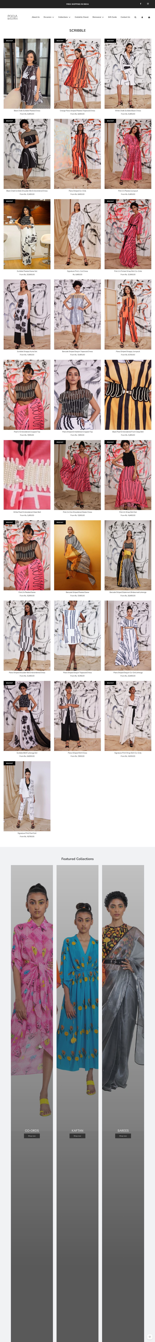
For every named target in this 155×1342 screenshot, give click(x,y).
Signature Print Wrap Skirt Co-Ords (127, 753)
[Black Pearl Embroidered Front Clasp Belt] (128, 395)
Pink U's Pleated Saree (27, 592)
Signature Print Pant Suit (27, 833)
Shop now (32, 1136)
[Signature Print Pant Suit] (27, 796)
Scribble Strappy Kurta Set (27, 351)
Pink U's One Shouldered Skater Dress (77, 512)
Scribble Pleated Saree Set (27, 271)
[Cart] (149, 17)
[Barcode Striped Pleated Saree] (77, 555)
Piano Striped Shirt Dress (77, 753)
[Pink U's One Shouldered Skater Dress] (77, 475)
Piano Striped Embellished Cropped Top (77, 432)
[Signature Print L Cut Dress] (77, 234)
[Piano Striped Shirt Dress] (77, 716)
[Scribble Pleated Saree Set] (27, 234)
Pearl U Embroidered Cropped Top (27, 432)
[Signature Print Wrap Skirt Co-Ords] (128, 716)
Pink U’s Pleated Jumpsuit (128, 191)
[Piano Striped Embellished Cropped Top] (77, 395)
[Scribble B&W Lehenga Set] (27, 716)
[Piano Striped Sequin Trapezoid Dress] (77, 636)
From (27, 114)
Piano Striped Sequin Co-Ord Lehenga (128, 672)
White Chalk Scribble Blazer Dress (128, 111)
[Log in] (142, 17)
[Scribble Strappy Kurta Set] (27, 314)
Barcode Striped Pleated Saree (77, 592)
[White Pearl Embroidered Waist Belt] (27, 475)
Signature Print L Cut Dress (77, 271)
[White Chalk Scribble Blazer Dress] (128, 74)
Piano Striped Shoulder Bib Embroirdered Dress (27, 672)
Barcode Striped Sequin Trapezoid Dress (77, 351)
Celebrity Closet (82, 17)
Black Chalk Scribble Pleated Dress (27, 111)
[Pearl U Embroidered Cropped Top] (27, 395)
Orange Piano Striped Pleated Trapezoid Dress (77, 111)
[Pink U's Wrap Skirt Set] (128, 475)
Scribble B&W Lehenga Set (27, 753)
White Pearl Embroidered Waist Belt (27, 512)
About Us (36, 17)
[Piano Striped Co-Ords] (77, 154)
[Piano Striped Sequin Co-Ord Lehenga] (128, 636)
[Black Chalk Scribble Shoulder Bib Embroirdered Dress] (27, 154)
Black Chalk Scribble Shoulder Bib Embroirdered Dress (27, 191)
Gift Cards (112, 17)
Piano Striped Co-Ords (77, 191)
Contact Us (125, 17)
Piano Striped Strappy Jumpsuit (128, 351)
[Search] (135, 17)
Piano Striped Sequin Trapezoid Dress (77, 672)
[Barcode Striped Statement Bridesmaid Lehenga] (128, 555)
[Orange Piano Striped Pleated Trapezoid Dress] (77, 74)
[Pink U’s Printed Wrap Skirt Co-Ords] (128, 234)
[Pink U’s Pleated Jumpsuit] (128, 154)
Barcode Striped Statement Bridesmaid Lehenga (128, 592)
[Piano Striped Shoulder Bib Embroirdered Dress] (27, 636)
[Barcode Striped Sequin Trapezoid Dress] (77, 314)
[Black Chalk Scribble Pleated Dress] (27, 74)
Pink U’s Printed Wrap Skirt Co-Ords (128, 271)
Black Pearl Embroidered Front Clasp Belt (127, 432)
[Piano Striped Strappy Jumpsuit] (128, 314)
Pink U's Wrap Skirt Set (128, 512)
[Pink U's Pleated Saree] (27, 555)
